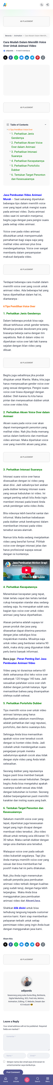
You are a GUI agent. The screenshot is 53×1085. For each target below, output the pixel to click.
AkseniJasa (33, 900)
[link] (5, 57)
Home (5, 1081)
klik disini (20, 908)
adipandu (26, 990)
